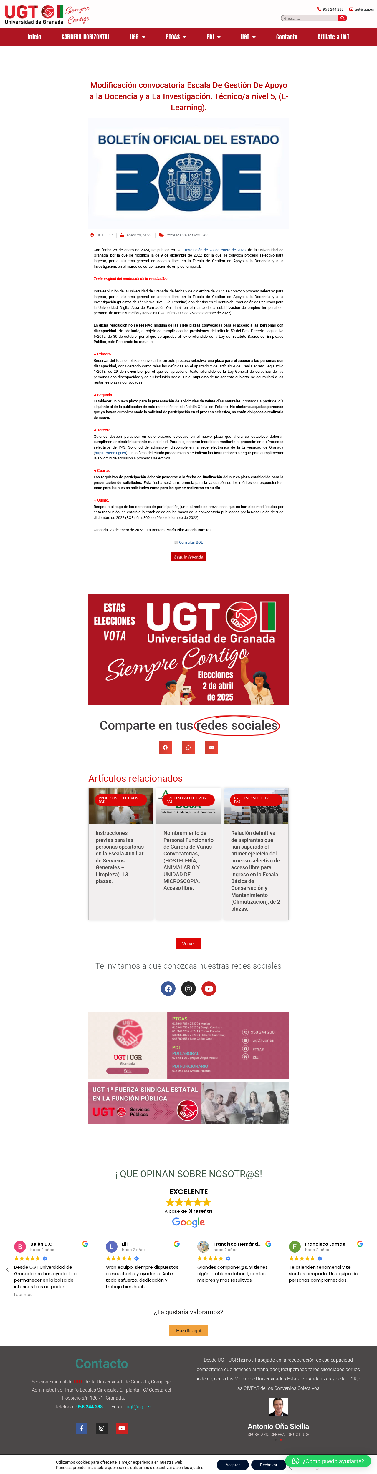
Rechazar (268, 1465)
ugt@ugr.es (139, 1407)
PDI (210, 36)
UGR (134, 36)
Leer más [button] (23, 1295)
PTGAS (173, 36)
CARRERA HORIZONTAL (86, 36)
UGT (245, 36)
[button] (165, 747)
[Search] (342, 18)
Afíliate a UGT (333, 36)
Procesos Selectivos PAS (186, 235)
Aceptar (233, 1465)
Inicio (34, 36)
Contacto (287, 36)
